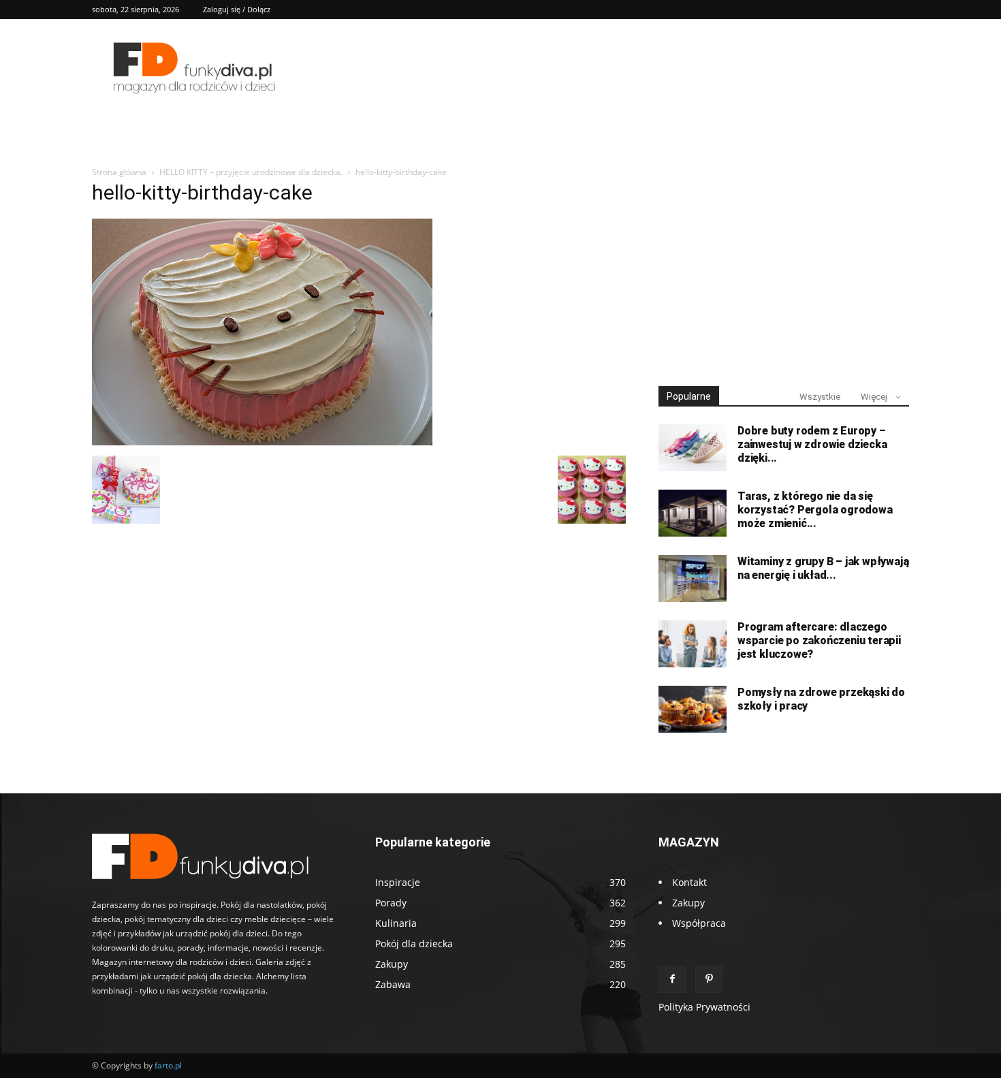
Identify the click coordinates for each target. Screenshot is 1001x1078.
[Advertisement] (784, 271)
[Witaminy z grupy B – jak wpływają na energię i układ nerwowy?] (692, 578)
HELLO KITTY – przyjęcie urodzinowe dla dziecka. (251, 172)
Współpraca (699, 923)
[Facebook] (672, 979)
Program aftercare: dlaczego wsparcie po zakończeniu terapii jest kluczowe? (819, 640)
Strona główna (119, 172)
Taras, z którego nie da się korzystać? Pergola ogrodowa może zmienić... (815, 510)
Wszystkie (819, 397)
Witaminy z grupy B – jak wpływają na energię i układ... (822, 568)
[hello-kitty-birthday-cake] (262, 441)
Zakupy (688, 902)
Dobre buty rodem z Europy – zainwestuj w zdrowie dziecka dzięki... (812, 444)
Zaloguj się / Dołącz (236, 9)
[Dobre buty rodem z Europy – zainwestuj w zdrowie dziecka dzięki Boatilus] (692, 447)
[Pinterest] (708, 979)
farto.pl (168, 1065)
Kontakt (689, 882)
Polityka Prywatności (704, 1006)
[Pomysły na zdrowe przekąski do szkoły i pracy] (692, 709)
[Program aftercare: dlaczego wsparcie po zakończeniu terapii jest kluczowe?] (692, 643)
